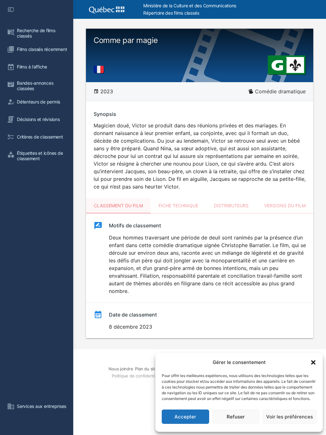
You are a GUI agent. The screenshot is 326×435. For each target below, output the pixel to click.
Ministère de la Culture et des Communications (189, 5)
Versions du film (285, 205)
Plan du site (146, 368)
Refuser (236, 417)
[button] (313, 362)
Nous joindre (121, 368)
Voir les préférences (289, 417)
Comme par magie (126, 40)
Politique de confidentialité (137, 375)
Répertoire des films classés (171, 13)
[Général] (277, 64)
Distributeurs (231, 205)
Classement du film (118, 205)
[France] (100, 69)
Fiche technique (178, 205)
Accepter (185, 417)
